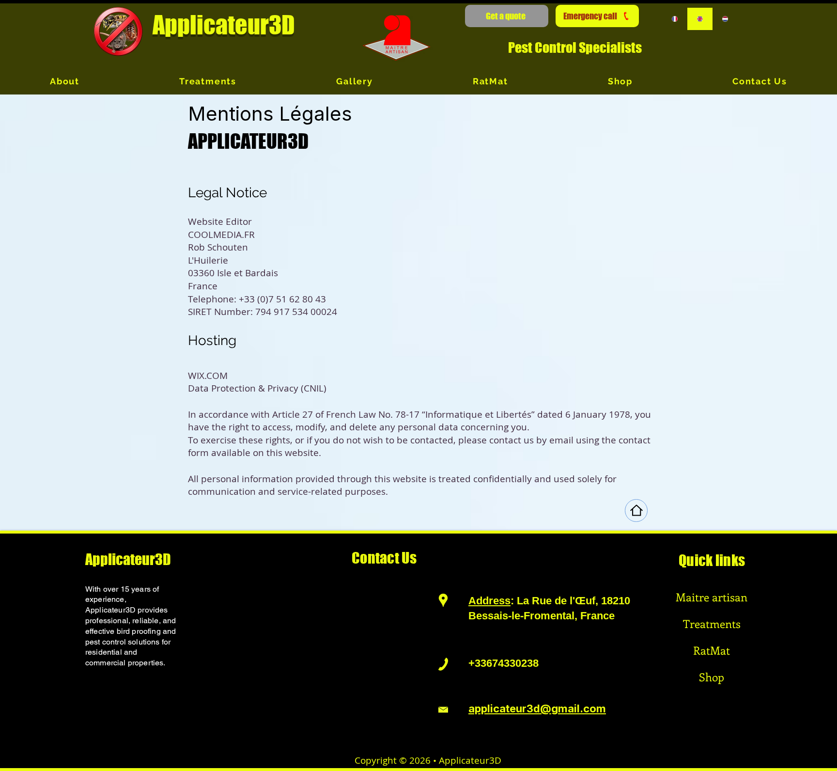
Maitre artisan (711, 596)
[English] (700, 19)
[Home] (636, 510)
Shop (711, 676)
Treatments (712, 623)
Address (489, 601)
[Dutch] (724, 19)
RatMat (711, 650)
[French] (675, 19)
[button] (506, 16)
